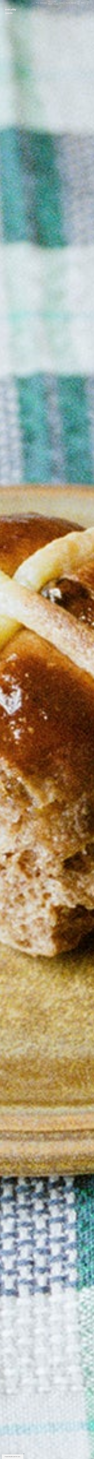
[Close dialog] (21, 712)
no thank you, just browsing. (47, 744)
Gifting (47, 723)
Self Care (47, 734)
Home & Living (47, 729)
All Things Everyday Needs (47, 739)
